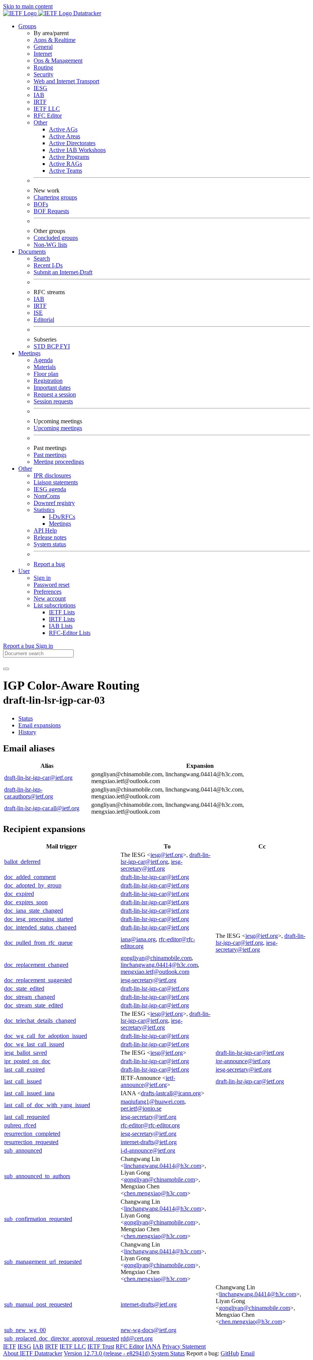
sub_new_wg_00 (25, 1330)
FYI (65, 346)
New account (50, 598)
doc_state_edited (24, 988)
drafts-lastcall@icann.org (171, 1093)
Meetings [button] (29, 353)
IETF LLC (47, 108)
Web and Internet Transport (66, 81)
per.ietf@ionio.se (141, 1108)
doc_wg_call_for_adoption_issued (45, 1036)
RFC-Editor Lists (69, 633)
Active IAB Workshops (77, 150)
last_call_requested (27, 1117)
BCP (53, 346)
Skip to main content (28, 6)
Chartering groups (55, 197)
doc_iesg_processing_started (38, 919)
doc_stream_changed (29, 997)
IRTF (40, 102)
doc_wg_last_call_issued (34, 1044)
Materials (45, 367)
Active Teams (65, 170)
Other (40, 122)
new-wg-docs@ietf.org (148, 1330)
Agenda (43, 360)
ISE (38, 312)
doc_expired (19, 893)
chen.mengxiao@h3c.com (155, 1193)
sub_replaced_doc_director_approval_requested (61, 1338)
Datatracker (86, 13)
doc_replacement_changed (36, 965)
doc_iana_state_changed (33, 910)
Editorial (44, 319)
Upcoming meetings (58, 428)
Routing (43, 67)
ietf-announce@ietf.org (148, 1081)
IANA (153, 1346)
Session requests (53, 401)
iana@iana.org (138, 939)
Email (247, 1353)
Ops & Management (58, 60)
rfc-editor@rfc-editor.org (150, 1125)
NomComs (47, 496)
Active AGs (63, 129)
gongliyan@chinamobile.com (156, 958)
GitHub (230, 1353)
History (27, 732)
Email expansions (39, 725)
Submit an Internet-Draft (63, 272)
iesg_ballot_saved (25, 1052)
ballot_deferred (22, 861)
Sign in (42, 578)
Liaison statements (56, 482)
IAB (39, 95)
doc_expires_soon (26, 902)
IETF (9, 1346)
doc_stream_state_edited (33, 1005)
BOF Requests (51, 211)
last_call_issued (23, 1081)
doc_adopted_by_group (32, 885)
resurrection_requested (31, 1142)
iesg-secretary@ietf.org (151, 865)
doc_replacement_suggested (38, 980)
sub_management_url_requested (43, 1261)
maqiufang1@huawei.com (152, 1101)
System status (50, 544)
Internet (43, 53)
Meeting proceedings (59, 461)
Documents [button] (32, 251)
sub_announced (23, 1150)
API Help (45, 530)
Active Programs (69, 157)
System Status (168, 1353)
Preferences (47, 591)
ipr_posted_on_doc (27, 1061)
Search (42, 258)
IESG (40, 88)
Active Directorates (72, 143)
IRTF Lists (62, 619)
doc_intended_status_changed (40, 927)
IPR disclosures (52, 475)
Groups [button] (27, 26)
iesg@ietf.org (166, 855)
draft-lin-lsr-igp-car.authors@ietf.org (28, 793)
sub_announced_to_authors (37, 1176)
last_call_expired (24, 1069)
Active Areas (64, 136)
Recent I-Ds (48, 265)
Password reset (51, 584)
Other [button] (25, 468)
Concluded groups (56, 238)
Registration (48, 380)
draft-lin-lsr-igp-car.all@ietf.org (41, 808)
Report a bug (49, 564)
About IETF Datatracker (32, 1353)
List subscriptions (55, 605)
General (43, 47)
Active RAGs (65, 163)
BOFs (41, 204)
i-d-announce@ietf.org (148, 1150)
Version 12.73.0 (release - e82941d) (107, 1353)
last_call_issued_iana (29, 1093)
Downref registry (54, 503)
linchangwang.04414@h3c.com (159, 965)
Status (25, 718)
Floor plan (46, 374)
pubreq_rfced (20, 1125)
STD (40, 346)
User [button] (24, 571)
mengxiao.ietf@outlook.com (155, 971)
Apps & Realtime (55, 40)
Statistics (44, 510)
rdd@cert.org (137, 1338)
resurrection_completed (32, 1133)
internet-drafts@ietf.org (149, 1142)
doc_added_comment (30, 877)
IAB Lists (61, 626)
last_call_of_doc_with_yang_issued (47, 1105)
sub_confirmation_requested (38, 1219)
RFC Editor (48, 115)
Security (43, 74)
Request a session (55, 394)
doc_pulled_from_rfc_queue (38, 942)
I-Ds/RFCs (62, 516)
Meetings (60, 523)
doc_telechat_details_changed (40, 1020)
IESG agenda (50, 489)
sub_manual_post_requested (38, 1304)
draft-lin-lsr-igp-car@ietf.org (38, 777)
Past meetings (50, 455)
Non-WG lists (50, 244)
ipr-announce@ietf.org (243, 1061)
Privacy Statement (184, 1346)
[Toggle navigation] (6, 669)
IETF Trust (100, 1346)
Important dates (52, 387)
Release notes (50, 537)
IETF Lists (62, 612)
